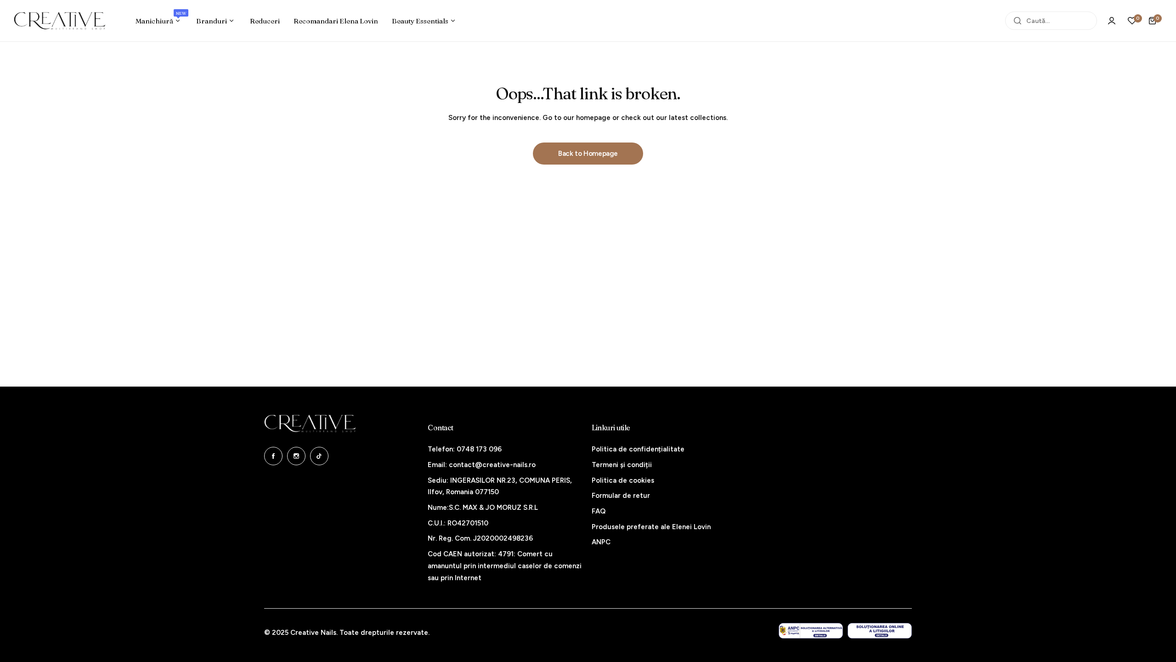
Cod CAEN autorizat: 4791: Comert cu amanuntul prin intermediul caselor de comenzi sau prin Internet (505, 566)
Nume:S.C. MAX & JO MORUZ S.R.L (483, 507)
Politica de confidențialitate (638, 449)
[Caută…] (1017, 20)
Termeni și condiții (622, 465)
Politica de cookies (623, 480)
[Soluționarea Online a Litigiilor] (880, 631)
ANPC (601, 542)
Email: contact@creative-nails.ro (482, 465)
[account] (1112, 21)
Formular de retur (621, 495)
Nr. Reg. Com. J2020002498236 (480, 538)
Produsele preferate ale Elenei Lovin (651, 527)
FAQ (598, 511)
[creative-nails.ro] (60, 20)
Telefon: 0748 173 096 (465, 449)
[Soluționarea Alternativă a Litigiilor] (811, 631)
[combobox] (1051, 20)
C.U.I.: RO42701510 (458, 523)
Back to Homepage (588, 153)
